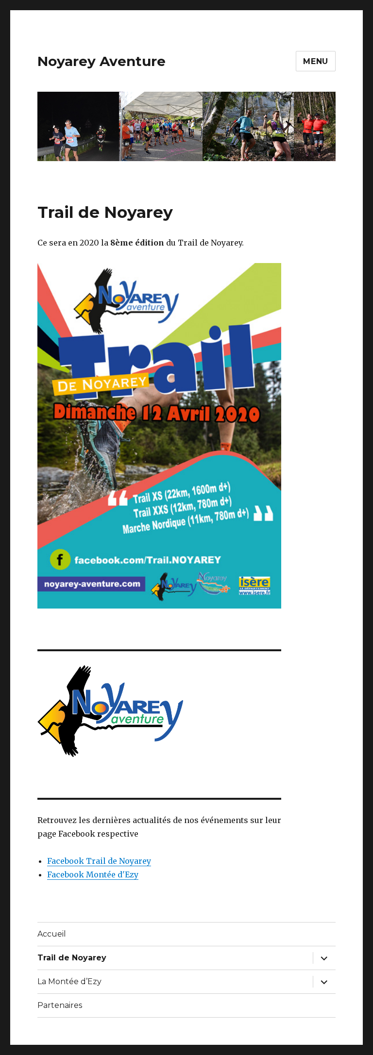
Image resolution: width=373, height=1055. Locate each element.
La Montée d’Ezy (69, 981)
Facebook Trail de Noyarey (99, 861)
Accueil (51, 934)
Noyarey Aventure (101, 61)
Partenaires (59, 1005)
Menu (315, 61)
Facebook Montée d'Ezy (92, 874)
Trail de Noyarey (71, 957)
